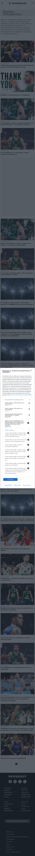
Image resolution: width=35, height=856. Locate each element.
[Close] (31, 370)
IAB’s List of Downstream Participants (19, 394)
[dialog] (17, 428)
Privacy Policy (26, 485)
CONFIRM (10, 479)
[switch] (28, 403)
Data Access (17, 485)
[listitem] (17, 400)
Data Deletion (8, 485)
